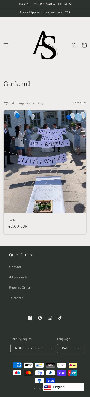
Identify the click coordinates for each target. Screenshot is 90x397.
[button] (6, 45)
